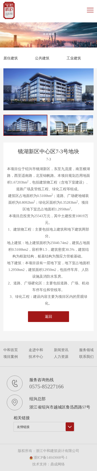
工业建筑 (74, 58)
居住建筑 (10, 58)
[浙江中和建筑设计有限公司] (9, 10)
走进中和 (36, 350)
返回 (48, 316)
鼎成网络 (57, 464)
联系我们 (86, 357)
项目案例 (10, 357)
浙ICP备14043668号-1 (50, 457)
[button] (89, 89)
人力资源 (61, 357)
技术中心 (36, 357)
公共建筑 (42, 58)
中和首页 (10, 350)
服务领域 (86, 350)
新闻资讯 (61, 350)
